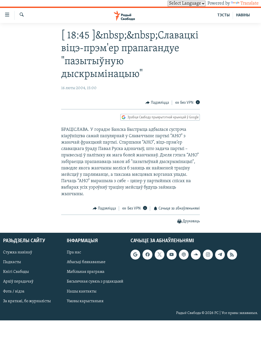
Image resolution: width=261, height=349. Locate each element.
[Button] (157, 102)
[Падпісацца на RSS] (232, 255)
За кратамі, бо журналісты (27, 301)
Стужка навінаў (17, 253)
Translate (249, 3)
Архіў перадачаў (18, 282)
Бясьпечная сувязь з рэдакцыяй (95, 282)
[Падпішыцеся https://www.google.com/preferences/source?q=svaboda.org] (135, 255)
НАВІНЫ (243, 15)
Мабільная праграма (86, 272)
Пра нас (74, 253)
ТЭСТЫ (223, 15)
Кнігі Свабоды (16, 272)
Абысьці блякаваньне (86, 262)
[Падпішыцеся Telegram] (220, 255)
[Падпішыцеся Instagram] (208, 255)
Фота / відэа (13, 291)
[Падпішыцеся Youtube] (171, 255)
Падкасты (12, 262)
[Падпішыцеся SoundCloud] (196, 255)
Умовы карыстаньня (85, 301)
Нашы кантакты (81, 291)
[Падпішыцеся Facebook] (147, 255)
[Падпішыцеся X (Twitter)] (159, 255)
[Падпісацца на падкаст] (184, 255)
